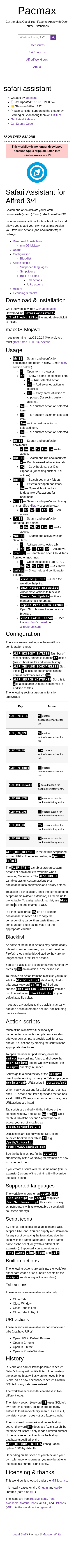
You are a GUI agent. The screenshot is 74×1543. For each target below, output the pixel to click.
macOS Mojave (30, 245)
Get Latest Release (23, 119)
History (17, 288)
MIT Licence (59, 1480)
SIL (45, 1503)
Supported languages (34, 267)
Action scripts (21, 262)
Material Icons (29, 1503)
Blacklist (25, 258)
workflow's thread (36, 622)
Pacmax (37, 11)
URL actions (35, 284)
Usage (17, 249)
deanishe (31, 97)
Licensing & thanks (25, 293)
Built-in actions (29, 275)
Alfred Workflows (37, 59)
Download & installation (28, 241)
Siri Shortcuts (37, 52)
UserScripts (37, 45)
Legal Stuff (19, 1534)
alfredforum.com (30, 626)
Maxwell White (52, 1534)
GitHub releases (46, 308)
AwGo (58, 1487)
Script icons (27, 271)
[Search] (53, 37)
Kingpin (43, 1487)
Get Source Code (22, 123)
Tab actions (34, 280)
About (37, 66)
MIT (32, 1491)
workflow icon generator (38, 1507)
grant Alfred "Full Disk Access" (32, 341)
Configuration (21, 254)
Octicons (60, 1503)
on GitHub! (54, 115)
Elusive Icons (38, 1498)
